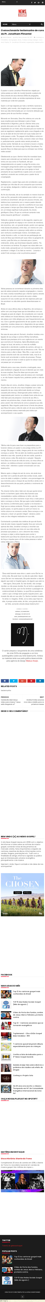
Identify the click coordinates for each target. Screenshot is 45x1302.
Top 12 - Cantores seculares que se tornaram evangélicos (28, 1024)
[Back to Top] (22, 1296)
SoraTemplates (19, 1292)
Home (5, 24)
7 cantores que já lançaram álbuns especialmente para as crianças (28, 1045)
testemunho (39, 42)
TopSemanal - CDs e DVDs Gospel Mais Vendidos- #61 (27, 1034)
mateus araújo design (30, 40)
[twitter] (34, 2)
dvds (19, 40)
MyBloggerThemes (33, 1292)
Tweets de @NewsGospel (12, 1246)
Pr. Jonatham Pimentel (18, 42)
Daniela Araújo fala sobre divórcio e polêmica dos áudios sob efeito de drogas (28, 1067)
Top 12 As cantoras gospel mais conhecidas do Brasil (26, 992)
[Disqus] (22, 744)
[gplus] (39, 2)
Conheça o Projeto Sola (23, 1075)
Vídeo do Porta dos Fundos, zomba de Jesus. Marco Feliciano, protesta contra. (28, 1014)
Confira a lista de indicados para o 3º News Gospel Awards (28, 1055)
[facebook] (31, 2)
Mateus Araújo (32, 660)
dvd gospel (13, 40)
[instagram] (42, 2)
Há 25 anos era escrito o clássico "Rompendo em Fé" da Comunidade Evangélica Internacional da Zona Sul (28, 1089)
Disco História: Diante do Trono (16, 1158)
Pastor (7, 42)
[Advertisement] (22, 947)
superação (30, 42)
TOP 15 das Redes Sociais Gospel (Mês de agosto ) (27, 1003)
